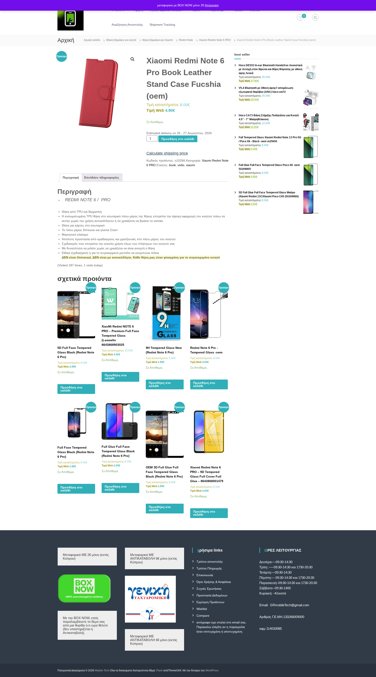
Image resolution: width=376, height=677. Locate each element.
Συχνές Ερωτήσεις (209, 588)
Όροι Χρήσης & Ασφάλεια (213, 582)
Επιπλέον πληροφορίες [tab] (101, 177)
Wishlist (201, 609)
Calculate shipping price (167, 153)
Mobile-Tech (102, 670)
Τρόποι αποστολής (209, 561)
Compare (202, 615)
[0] (300, 17)
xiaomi (190, 165)
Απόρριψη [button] (212, 5)
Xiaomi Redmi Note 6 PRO (215, 40)
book (172, 165)
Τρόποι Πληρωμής (209, 568)
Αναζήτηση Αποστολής (127, 24)
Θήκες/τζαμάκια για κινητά (121, 40)
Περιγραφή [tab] (71, 177)
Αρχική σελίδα (92, 40)
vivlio (181, 165)
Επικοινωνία (204, 575)
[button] (132, 59)
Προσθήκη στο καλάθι (177, 139)
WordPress (211, 670)
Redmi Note (186, 40)
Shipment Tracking (162, 24)
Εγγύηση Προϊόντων (210, 602)
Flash (159, 670)
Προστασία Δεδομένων (211, 595)
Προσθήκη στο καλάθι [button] (71, 389)
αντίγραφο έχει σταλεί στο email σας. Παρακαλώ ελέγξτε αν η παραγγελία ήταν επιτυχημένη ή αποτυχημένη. (221, 627)
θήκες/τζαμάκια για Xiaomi (157, 40)
